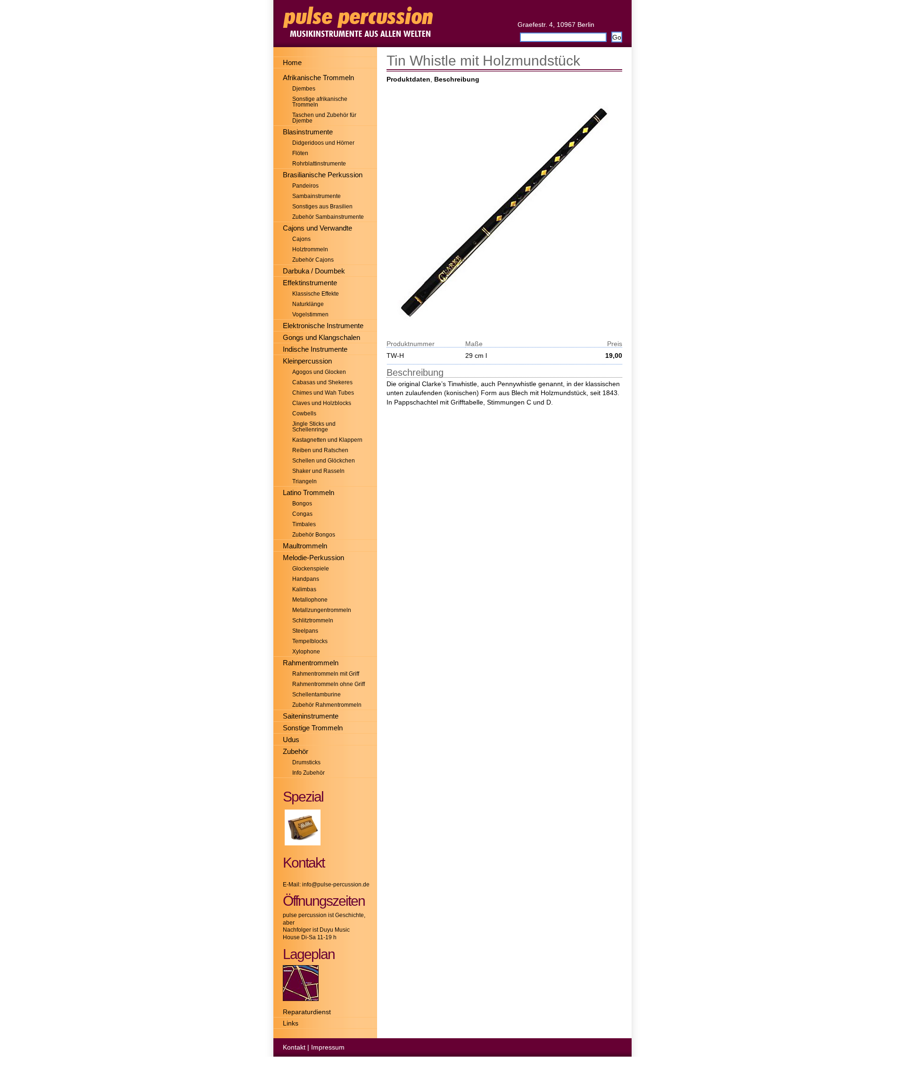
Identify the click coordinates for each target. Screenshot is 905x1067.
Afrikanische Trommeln (318, 78)
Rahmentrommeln (310, 663)
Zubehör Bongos (313, 534)
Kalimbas (304, 589)
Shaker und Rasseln (318, 471)
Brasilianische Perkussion (322, 175)
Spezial (303, 796)
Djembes (303, 88)
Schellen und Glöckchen (323, 460)
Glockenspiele (310, 568)
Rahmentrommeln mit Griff (325, 673)
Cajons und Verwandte (317, 228)
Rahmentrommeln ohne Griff (328, 684)
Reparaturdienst (307, 1012)
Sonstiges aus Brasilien (322, 206)
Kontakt (294, 1047)
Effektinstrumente (310, 283)
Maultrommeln (305, 546)
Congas (302, 514)
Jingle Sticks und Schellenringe (314, 427)
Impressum (328, 1047)
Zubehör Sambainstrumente (328, 217)
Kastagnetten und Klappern (327, 440)
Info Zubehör (308, 772)
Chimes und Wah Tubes (323, 392)
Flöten (300, 153)
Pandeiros (305, 185)
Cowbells (304, 413)
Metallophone (310, 599)
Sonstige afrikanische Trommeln (319, 102)
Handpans (305, 579)
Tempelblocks (310, 641)
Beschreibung (456, 79)
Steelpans (305, 631)
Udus (291, 740)
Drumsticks (306, 762)
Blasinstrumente (308, 132)
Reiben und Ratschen (320, 450)
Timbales (304, 524)
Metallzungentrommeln (321, 610)
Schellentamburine (316, 694)
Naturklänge (308, 304)
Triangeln (304, 481)
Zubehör (295, 751)
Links (290, 1023)
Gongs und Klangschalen (321, 337)
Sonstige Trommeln (313, 728)
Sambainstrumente (316, 196)
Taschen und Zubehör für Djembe (324, 118)
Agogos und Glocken (319, 372)
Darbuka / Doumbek (314, 271)
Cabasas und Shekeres (322, 382)
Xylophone (306, 651)
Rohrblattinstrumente (319, 163)
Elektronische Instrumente (323, 326)
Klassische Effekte (315, 293)
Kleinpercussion (307, 361)
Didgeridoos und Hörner (323, 143)
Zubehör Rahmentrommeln (327, 705)
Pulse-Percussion (452, 23)
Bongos (302, 503)
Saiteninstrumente (310, 716)
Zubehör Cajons (313, 259)
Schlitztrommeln (312, 620)
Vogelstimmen (310, 314)
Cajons (301, 239)
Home (292, 62)
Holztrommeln (310, 249)
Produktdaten (408, 79)
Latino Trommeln (308, 492)
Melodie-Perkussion (313, 558)
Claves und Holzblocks (321, 403)
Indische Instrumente (315, 349)
